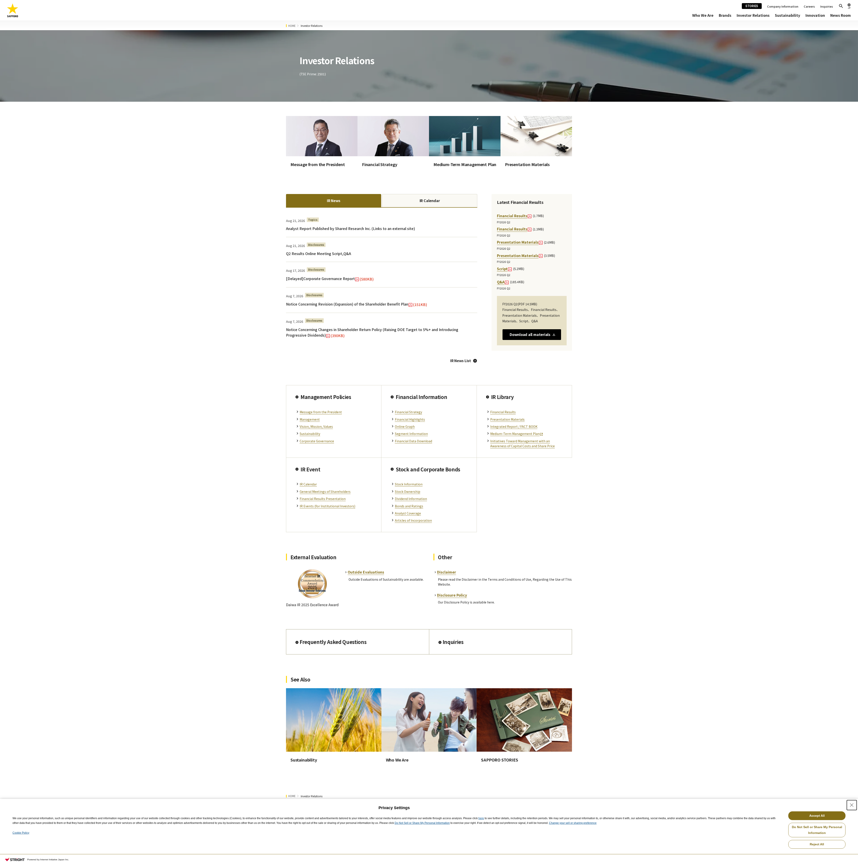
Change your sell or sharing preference (573, 823)
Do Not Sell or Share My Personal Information (422, 823)
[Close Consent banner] (852, 805)
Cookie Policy (21, 832)
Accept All (817, 815)
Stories (751, 6)
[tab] (333, 200)
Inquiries (826, 6)
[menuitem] (702, 15)
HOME (292, 25)
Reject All (817, 844)
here (481, 818)
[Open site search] (841, 6)
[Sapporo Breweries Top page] (12, 10)
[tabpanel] (381, 278)
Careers (809, 6)
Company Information (782, 6)
